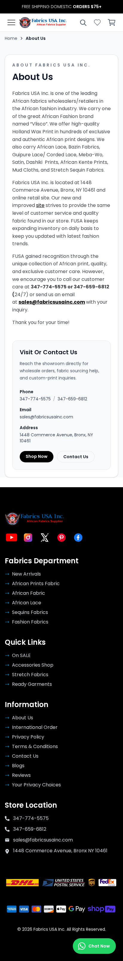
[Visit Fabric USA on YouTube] (11, 537)
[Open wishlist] (97, 22)
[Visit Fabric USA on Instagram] (28, 537)
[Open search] (83, 22)
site (40, 205)
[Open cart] (111, 22)
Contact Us (75, 457)
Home (11, 38)
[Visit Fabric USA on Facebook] (78, 537)
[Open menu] (11, 22)
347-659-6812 (72, 399)
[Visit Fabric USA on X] (44, 537)
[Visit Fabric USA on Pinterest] (61, 537)
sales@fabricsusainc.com (52, 302)
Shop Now (36, 456)
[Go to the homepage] (43, 22)
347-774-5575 (35, 399)
